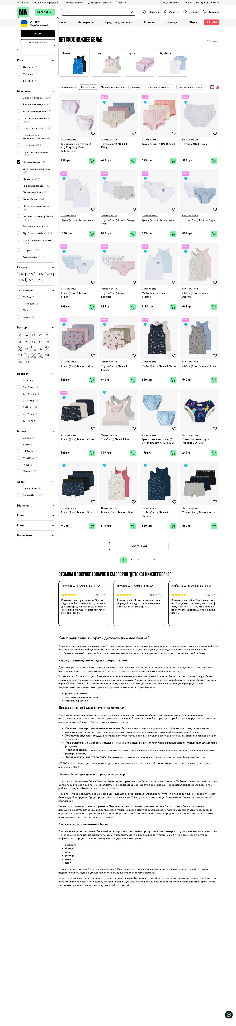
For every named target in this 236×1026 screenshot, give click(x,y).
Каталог (43, 12)
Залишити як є (38, 42)
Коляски (149, 22)
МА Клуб (23, 3)
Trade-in (121, 3)
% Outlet (211, 22)
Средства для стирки (118, 22)
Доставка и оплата (99, 3)
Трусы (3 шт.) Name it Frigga (134, 586)
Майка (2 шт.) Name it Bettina (191, 586)
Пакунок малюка (73, 3)
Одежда (171, 22)
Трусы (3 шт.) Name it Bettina (80, 586)
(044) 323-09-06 (206, 3)
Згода (38, 33)
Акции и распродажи (46, 3)
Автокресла (85, 22)
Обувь (193, 22)
